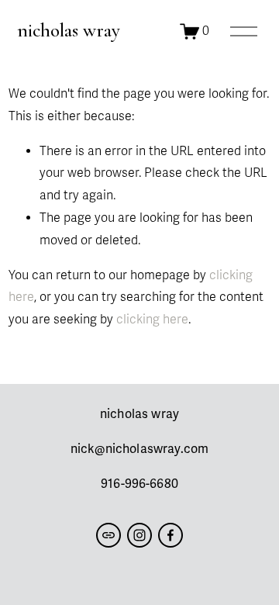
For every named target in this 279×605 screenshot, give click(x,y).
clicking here (152, 319)
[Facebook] (170, 535)
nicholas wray (68, 30)
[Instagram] (139, 535)
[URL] (108, 535)
